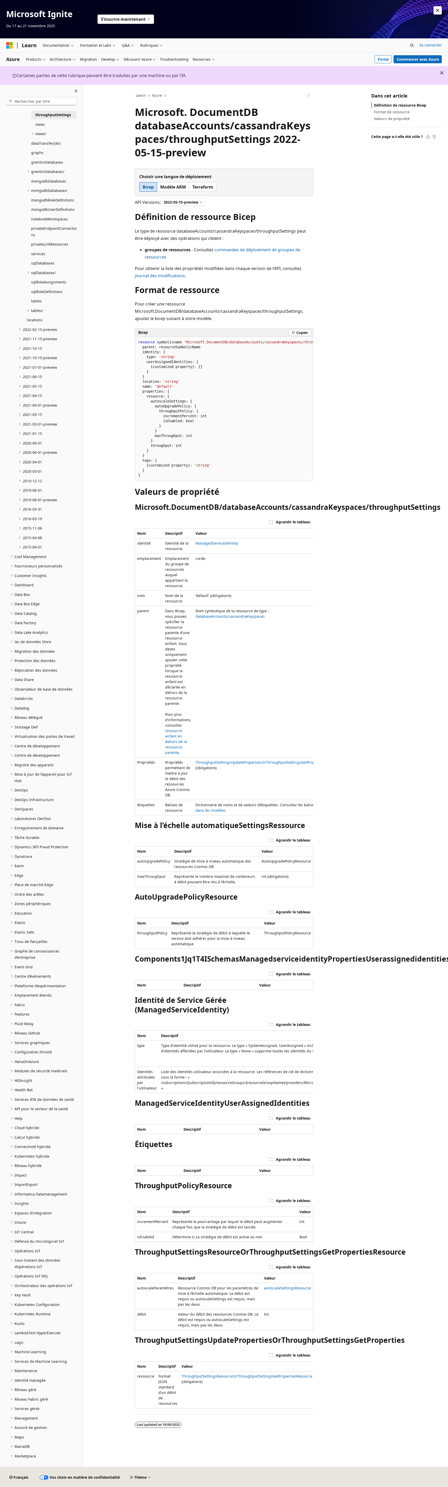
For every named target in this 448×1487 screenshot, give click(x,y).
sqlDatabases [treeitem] (42, 263)
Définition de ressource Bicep (400, 105)
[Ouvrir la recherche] (412, 45)
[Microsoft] (9, 45)
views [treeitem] (40, 124)
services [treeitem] (38, 253)
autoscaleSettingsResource (287, 1288)
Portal (383, 59)
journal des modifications (160, 276)
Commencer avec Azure (418, 59)
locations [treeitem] (35, 319)
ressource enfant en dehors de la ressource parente (176, 741)
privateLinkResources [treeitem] (49, 244)
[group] (224, 409)
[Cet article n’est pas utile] (434, 137)
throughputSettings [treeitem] (53, 114)
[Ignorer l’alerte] (437, 10)
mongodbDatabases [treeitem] (48, 181)
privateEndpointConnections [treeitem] (53, 231)
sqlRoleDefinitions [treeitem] (46, 291)
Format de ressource (392, 111)
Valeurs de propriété (392, 118)
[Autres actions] (308, 96)
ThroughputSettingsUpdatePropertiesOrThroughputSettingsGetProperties (260, 762)
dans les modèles (210, 810)
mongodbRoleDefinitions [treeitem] (52, 200)
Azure (157, 95)
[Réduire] (76, 91)
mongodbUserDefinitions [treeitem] (53, 209)
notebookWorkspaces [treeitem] (49, 219)
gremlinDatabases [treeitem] (47, 162)
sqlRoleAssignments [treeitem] (48, 282)
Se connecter (430, 45)
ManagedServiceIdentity (216, 543)
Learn (141, 95)
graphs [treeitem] (37, 152)
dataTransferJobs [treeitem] (46, 143)
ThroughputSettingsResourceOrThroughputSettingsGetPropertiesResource (246, 1376)
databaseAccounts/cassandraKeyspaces (230, 616)
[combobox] (41, 101)
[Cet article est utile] (428, 137)
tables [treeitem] (36, 300)
